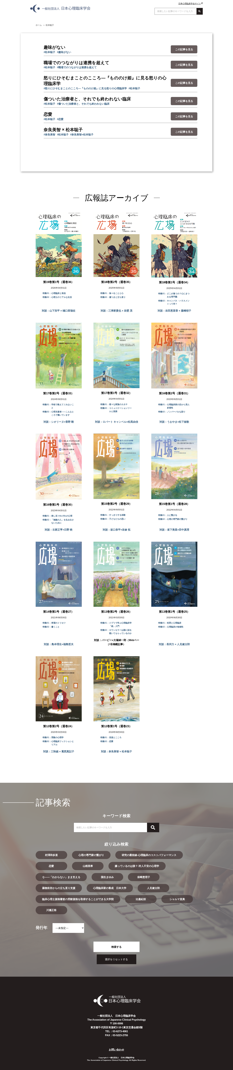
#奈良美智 (49, 134)
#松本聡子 (49, 52)
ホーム (39, 25)
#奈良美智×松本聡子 (81, 134)
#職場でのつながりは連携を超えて (77, 67)
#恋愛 (60, 119)
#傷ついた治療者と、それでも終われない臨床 (83, 103)
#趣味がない (64, 52)
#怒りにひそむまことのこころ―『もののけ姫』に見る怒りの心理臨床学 (85, 88)
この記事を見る (184, 49)
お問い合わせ (116, 1049)
